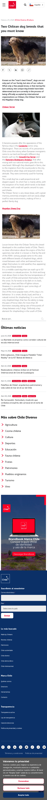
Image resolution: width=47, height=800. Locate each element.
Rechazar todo (23, 788)
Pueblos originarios (15, 474)
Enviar (7, 615)
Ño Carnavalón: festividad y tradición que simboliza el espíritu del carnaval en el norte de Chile (22, 403)
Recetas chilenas (6, 640)
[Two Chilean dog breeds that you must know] (3, 70)
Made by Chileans (7, 634)
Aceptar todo (23, 795)
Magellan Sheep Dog (11, 208)
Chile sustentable (7, 650)
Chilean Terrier (8, 107)
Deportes (10, 443)
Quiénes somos (6, 681)
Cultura (9, 436)
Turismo (9, 480)
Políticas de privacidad (33, 753)
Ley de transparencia (8, 718)
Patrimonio (11, 467)
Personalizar (23, 781)
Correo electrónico (8, 592)
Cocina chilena (13, 430)
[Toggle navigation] (4, 5)
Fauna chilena (12, 455)
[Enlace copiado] (29, 70)
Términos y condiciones (14, 753)
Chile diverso (5, 656)
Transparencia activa (8, 712)
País (3, 603)
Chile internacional (7, 666)
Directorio (4, 687)
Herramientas (5, 692)
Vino (7, 486)
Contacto (4, 697)
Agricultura (11, 424)
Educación (10, 449)
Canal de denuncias (7, 723)
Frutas (8, 461)
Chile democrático (7, 661)
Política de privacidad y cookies (11, 728)
